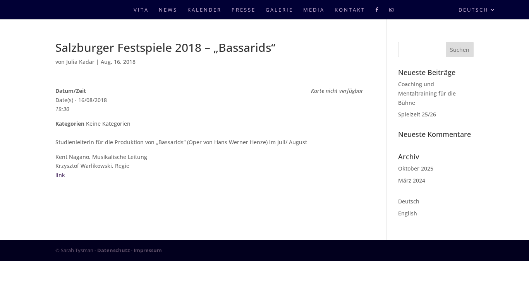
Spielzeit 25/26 (417, 114)
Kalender (204, 10)
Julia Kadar (80, 61)
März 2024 (411, 180)
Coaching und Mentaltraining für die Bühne (427, 93)
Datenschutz (113, 250)
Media (314, 10)
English (407, 213)
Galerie (279, 10)
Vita (141, 10)
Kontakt (350, 10)
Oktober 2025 (415, 168)
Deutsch (474, 10)
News (168, 10)
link (60, 175)
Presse (244, 10)
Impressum (148, 250)
